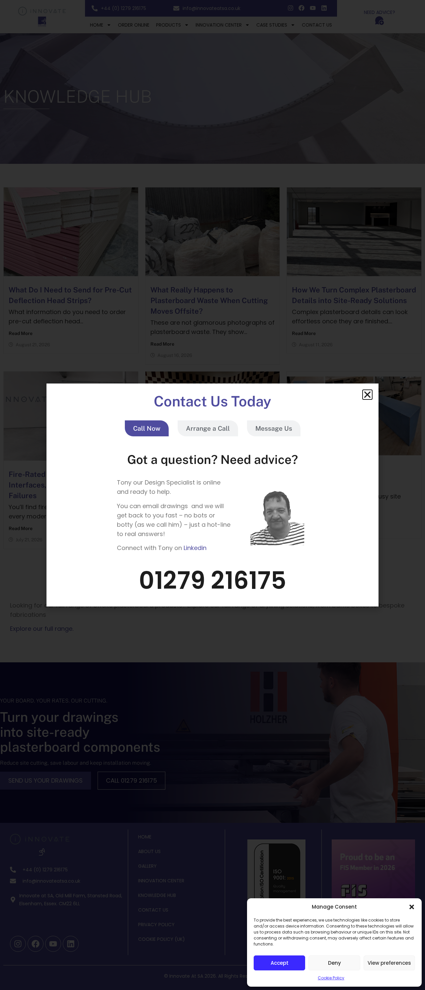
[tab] (147, 428)
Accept (280, 962)
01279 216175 (212, 580)
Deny (334, 962)
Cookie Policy (331, 978)
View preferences (389, 962)
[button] (411, 907)
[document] (212, 495)
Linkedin (195, 548)
